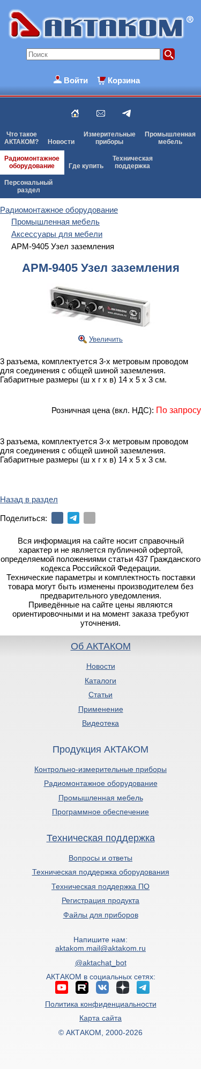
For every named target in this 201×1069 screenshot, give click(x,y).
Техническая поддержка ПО (100, 886)
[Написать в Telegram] (126, 113)
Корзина (124, 80)
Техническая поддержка (101, 838)
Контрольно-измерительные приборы (100, 769)
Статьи (100, 694)
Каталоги (100, 680)
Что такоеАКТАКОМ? (21, 138)
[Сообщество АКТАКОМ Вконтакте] (102, 987)
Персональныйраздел (28, 186)
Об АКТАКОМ (101, 646)
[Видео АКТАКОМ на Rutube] (82, 987)
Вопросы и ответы (100, 858)
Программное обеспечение (100, 811)
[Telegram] (73, 518)
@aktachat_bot (100, 962)
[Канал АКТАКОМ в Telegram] (143, 987)
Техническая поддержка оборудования (100, 872)
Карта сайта (100, 1018)
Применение (100, 709)
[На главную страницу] (75, 113)
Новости (61, 142)
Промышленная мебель (100, 797)
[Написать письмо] (100, 113)
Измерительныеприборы (110, 138)
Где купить (86, 166)
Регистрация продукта (100, 900)
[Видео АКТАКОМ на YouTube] (61, 987)
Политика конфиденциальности (101, 1004)
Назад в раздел (29, 499)
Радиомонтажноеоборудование (31, 162)
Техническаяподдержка (133, 162)
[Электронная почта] (89, 518)
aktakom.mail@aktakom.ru (100, 948)
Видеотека (100, 723)
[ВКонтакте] (57, 518)
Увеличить (106, 339)
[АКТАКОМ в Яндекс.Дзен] (122, 987)
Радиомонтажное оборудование (101, 783)
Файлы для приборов (100, 915)
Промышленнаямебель (170, 138)
